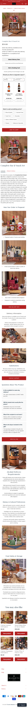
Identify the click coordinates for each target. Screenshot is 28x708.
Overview (3, 171)
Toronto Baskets (11, 704)
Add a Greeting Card (14, 68)
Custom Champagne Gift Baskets (7, 651)
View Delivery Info (14, 307)
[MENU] (1, 3)
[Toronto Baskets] (14, 3)
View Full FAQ (14, 439)
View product (7, 633)
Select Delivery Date (14, 59)
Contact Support (14, 378)
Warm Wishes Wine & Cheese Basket (20, 626)
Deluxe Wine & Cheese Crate (19, 651)
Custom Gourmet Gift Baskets (6, 626)
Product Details (11, 171)
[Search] (22, 3)
